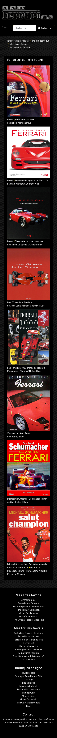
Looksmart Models (28, 686)
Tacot (28, 705)
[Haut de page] (52, 733)
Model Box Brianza (28, 613)
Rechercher (46, 28)
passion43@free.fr (28, 725)
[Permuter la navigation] (5, 28)
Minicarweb (28, 692)
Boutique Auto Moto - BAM (28, 676)
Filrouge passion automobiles (28, 606)
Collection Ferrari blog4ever (28, 633)
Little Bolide (28, 682)
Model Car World (28, 699)
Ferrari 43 (28, 642)
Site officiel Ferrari (28, 616)
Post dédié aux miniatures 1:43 (28, 656)
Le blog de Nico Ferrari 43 (28, 649)
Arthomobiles (28, 599)
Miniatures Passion (28, 652)
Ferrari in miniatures (28, 636)
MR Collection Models (28, 702)
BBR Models (28, 672)
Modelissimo (28, 696)
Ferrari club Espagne (28, 603)
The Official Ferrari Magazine (28, 619)
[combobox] (24, 28)
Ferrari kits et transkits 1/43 (28, 639)
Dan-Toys (28, 679)
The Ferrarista (28, 659)
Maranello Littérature (28, 689)
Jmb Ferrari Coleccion (28, 609)
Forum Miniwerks (28, 646)
